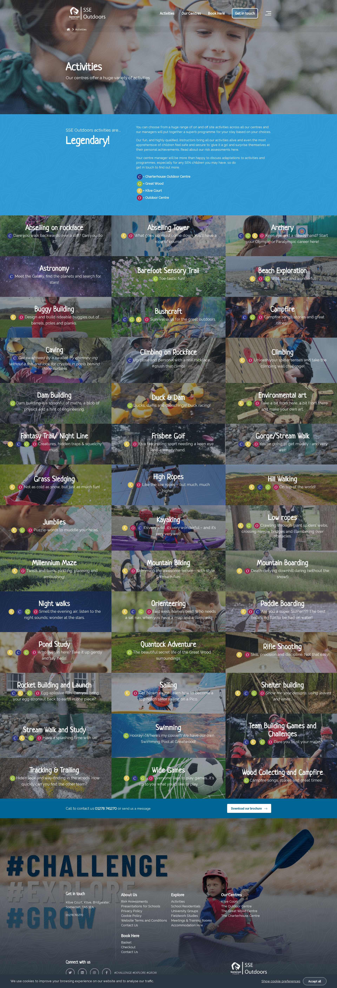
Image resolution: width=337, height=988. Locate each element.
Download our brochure (246, 808)
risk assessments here (221, 149)
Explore (177, 894)
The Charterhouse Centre (240, 916)
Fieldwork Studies (184, 916)
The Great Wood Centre (239, 911)
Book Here (216, 13)
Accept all (314, 981)
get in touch (145, 167)
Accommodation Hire (187, 925)
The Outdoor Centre (236, 906)
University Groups (184, 911)
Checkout (128, 947)
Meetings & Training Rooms (191, 920)
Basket (126, 942)
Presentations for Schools (140, 906)
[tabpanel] (168, 57)
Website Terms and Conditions (144, 920)
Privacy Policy (131, 911)
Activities (167, 13)
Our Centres (191, 13)
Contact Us (129, 925)
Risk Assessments (134, 901)
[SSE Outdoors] (70, 29)
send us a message (136, 808)
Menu (267, 7)
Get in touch (245, 13)
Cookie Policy (131, 916)
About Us (129, 894)
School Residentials (185, 906)
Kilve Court (229, 901)
